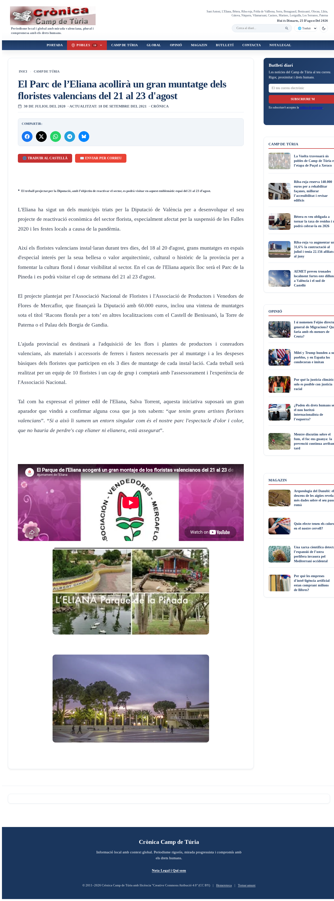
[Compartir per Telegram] (69, 136)
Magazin (199, 45)
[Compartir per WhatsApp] (55, 136)
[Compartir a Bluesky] (83, 136)
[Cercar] (287, 28)
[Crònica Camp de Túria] (57, 15)
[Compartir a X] (41, 136)
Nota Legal (280, 45)
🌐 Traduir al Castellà (44, 158)
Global (154, 45)
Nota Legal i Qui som (169, 870)
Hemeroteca (224, 885)
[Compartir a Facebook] (27, 136)
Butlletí (225, 45)
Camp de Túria (124, 45)
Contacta (251, 45)
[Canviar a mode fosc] (324, 28)
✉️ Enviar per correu (101, 158)
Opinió (176, 45)
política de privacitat (311, 107)
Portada (55, 45)
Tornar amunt (247, 885)
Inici (23, 71)
